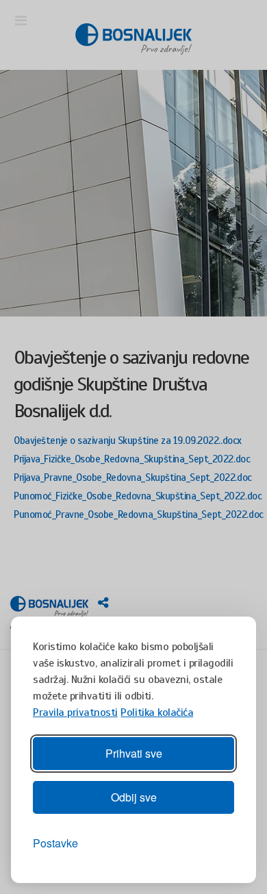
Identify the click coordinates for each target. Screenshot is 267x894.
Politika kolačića (156, 712)
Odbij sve (134, 797)
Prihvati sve (133, 753)
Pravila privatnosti (75, 712)
